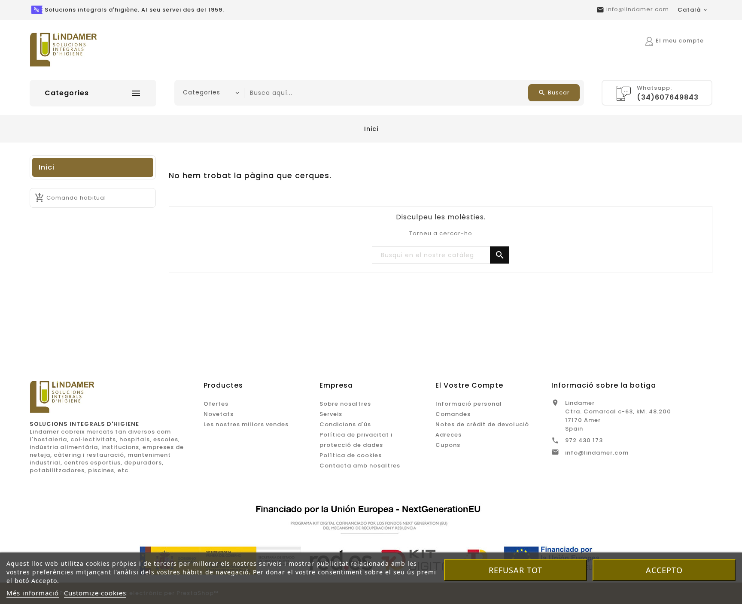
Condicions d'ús (345, 424)
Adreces (448, 435)
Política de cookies (350, 455)
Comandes (453, 414)
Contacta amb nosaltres (359, 465)
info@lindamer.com (637, 9)
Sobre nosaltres (345, 404)
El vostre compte (469, 385)
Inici (47, 167)
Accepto (664, 570)
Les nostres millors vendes (246, 424)
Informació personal (468, 404)
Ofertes (216, 404)
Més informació (32, 593)
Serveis (330, 414)
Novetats (219, 414)
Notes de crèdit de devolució (482, 424)
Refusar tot (515, 570)
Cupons (447, 445)
